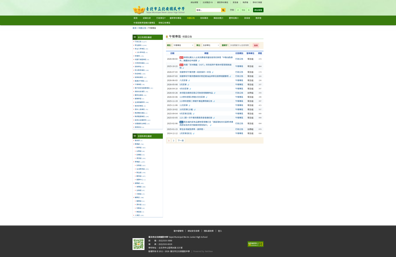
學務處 (140, 161)
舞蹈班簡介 (218, 17)
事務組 (141, 186)
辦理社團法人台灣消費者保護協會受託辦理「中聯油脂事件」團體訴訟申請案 (206, 59)
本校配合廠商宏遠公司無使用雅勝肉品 (196, 92)
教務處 (139, 144)
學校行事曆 (257, 2)
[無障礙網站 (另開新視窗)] (255, 244)
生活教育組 (142, 169)
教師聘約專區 (141, 113)
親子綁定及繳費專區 (144, 88)
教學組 (141, 147)
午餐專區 (140, 84)
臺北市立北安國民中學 (179, 251)
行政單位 (160, 17)
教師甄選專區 (142, 116)
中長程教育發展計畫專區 (144, 22)
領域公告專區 (164, 22)
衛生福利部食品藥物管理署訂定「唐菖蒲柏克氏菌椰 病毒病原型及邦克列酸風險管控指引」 (206, 123)
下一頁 (181, 140)
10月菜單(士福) (186, 109)
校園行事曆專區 (142, 59)
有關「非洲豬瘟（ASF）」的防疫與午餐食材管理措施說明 (205, 66)
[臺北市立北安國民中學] (159, 10)
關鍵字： (225, 45)
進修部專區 (140, 105)
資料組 (141, 204)
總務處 (139, 183)
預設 (243, 10)
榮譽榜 (139, 56)
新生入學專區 (141, 48)
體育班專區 (140, 95)
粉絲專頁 (204, 17)
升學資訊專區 (142, 63)
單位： (199, 45)
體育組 (141, 176)
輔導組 (140, 201)
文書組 (140, 194)
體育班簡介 (234, 17)
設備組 (140, 154)
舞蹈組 (140, 211)
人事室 (139, 215)
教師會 (245, 2)
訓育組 (141, 165)
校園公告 (191, 17)
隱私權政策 (209, 230)
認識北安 (147, 17)
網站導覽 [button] (258, 10)
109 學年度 (142, 52)
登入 (220, 230)
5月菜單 (183, 84)
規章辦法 (139, 127)
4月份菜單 (184, 88)
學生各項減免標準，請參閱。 (192, 129)
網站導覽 (194, 2)
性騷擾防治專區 (142, 123)
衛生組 (141, 172)
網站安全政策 (193, 230)
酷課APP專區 (141, 81)
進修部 (138, 140)
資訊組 (141, 158)
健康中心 (141, 179)
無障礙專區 (140, 77)
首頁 (135, 17)
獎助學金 (139, 66)
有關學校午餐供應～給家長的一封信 (195, 71)
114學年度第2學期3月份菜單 (192, 96)
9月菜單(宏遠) (186, 113)
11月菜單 (184, 105)
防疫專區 (140, 73)
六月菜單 (183, 80)
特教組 (140, 208)
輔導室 (139, 197)
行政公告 (141, 41)
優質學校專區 (222, 2)
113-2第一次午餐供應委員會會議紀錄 (196, 117)
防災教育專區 (142, 70)
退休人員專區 (141, 109)
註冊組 (140, 151)
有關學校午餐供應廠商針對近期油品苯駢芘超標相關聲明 (204, 76)
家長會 (235, 2)
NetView (209, 251)
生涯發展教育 (142, 102)
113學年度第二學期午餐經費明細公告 (196, 101)
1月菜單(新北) (186, 133)
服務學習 (139, 98)
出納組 (140, 190)
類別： (170, 45)
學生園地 (141, 45)
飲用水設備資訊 (142, 120)
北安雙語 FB (208, 2)
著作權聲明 (178, 230)
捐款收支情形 (141, 91)
